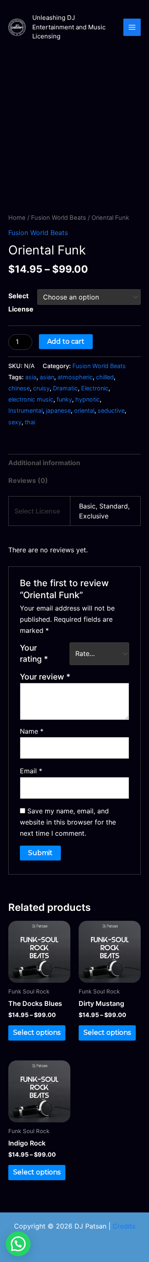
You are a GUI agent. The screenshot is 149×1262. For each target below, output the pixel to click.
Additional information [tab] (44, 463)
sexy (15, 421)
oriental (84, 410)
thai (30, 421)
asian (47, 376)
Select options (36, 1032)
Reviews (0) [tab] (28, 480)
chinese (19, 388)
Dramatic (65, 388)
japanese (58, 410)
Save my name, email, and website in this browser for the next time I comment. (68, 822)
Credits (124, 1226)
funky (64, 399)
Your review (45, 677)
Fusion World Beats (58, 217)
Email (31, 771)
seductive (111, 410)
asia (30, 376)
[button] (18, 1243)
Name (31, 731)
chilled (105, 376)
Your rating (34, 653)
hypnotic (87, 399)
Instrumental (25, 410)
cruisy (41, 388)
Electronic (94, 388)
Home (17, 217)
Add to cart (65, 341)
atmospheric (75, 376)
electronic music (30, 399)
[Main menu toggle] (132, 27)
